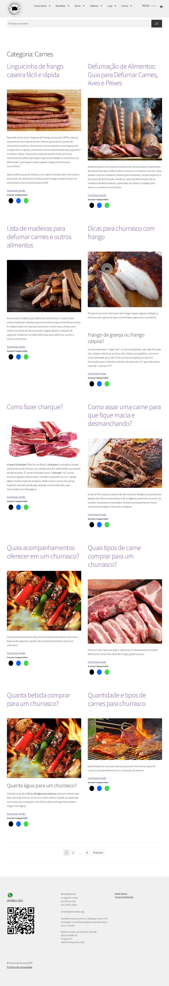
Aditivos (94, 6)
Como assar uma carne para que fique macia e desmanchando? (124, 415)
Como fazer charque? (35, 406)
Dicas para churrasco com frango (121, 232)
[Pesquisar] (156, 23)
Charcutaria (40, 6)
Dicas (77, 6)
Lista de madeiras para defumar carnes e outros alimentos (39, 236)
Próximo (98, 852)
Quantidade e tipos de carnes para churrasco (117, 699)
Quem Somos (121, 893)
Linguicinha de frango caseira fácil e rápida (35, 70)
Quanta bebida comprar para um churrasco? (38, 699)
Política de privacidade (19, 967)
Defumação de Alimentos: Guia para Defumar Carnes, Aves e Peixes (123, 74)
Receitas (60, 6)
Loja (109, 6)
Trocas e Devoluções (124, 897)
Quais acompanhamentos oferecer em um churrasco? (43, 551)
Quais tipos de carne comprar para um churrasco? (114, 556)
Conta (124, 6)
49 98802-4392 (15, 900)
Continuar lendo (16, 190)
